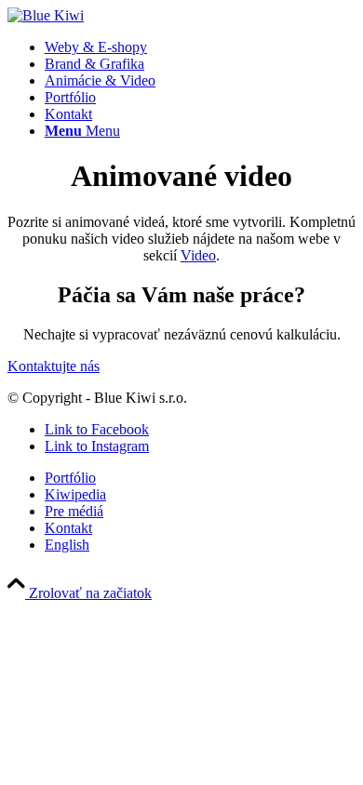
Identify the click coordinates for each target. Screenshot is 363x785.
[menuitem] (200, 47)
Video (198, 255)
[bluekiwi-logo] (45, 15)
